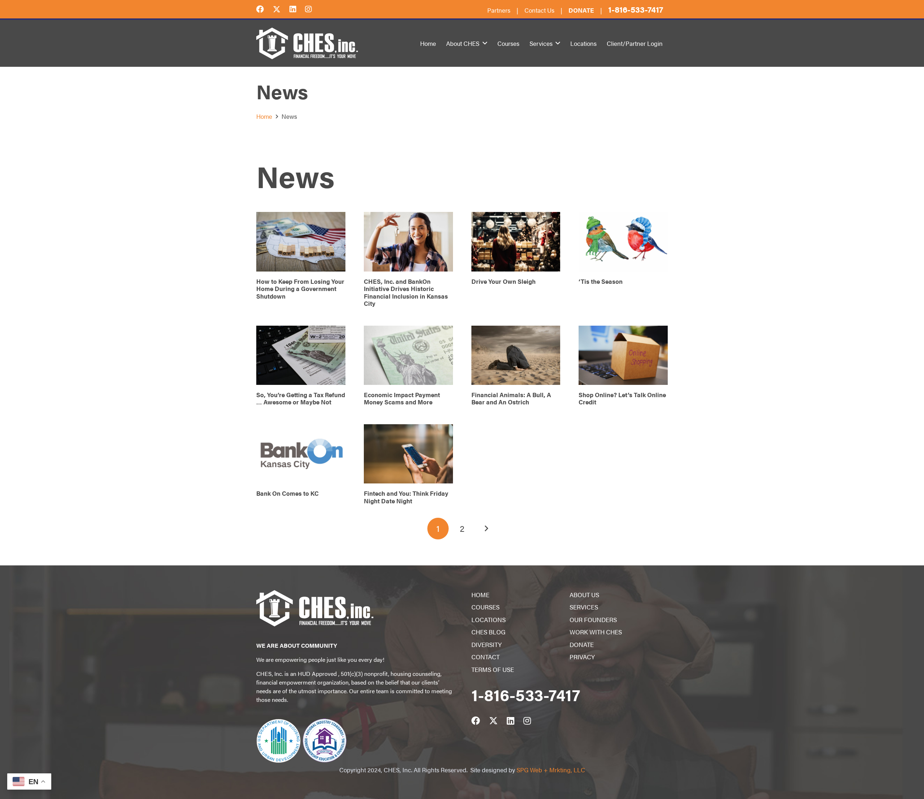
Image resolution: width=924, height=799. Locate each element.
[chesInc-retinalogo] (307, 43)
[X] (281, 8)
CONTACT (485, 656)
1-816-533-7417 (635, 9)
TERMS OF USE (492, 669)
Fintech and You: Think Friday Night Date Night (406, 497)
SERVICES (584, 607)
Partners (498, 10)
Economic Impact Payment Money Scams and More (402, 398)
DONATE (582, 644)
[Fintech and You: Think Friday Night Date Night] (408, 454)
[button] (485, 43)
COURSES (485, 607)
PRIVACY (582, 656)
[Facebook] (264, 8)
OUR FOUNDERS (593, 619)
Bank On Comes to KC (287, 493)
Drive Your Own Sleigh (503, 281)
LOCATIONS (488, 619)
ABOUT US (584, 594)
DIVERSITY (486, 644)
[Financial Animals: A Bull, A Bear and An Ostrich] (516, 355)
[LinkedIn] (297, 8)
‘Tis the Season (601, 281)
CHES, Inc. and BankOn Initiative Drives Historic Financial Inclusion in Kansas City (406, 292)
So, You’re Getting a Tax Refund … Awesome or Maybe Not (300, 398)
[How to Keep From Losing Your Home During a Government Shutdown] (300, 242)
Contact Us (539, 10)
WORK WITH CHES (596, 632)
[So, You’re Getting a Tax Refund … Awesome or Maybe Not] (300, 355)
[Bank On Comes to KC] (300, 454)
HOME (480, 594)
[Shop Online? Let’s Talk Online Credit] (623, 355)
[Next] (486, 528)
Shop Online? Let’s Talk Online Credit (622, 398)
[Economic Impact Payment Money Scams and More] (408, 355)
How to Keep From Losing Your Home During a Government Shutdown (300, 288)
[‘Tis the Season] (623, 242)
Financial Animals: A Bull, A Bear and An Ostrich (511, 398)
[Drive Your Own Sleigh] (516, 242)
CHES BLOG (488, 632)
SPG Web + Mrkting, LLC (551, 769)
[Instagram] (313, 8)
